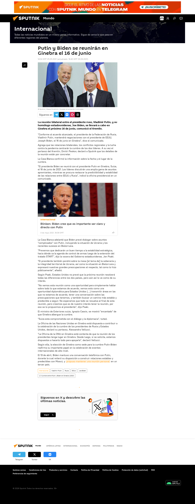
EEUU (74, 371)
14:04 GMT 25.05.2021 (47, 59)
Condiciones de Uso (37, 470)
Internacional (47, 219)
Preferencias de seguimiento (25, 473)
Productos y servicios (58, 470)
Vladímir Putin (56, 371)
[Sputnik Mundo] (27, 21)
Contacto (74, 470)
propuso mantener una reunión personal (88, 361)
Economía (85, 446)
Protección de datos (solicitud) (135, 470)
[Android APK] (173, 483)
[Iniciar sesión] (167, 18)
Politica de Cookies (110, 470)
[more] (113, 232)
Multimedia (108, 446)
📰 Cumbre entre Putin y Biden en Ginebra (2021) (56, 376)
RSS (153, 470)
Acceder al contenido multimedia (71, 109)
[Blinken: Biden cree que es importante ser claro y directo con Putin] (77, 200)
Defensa (96, 446)
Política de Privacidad (90, 470)
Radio (119, 446)
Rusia (67, 371)
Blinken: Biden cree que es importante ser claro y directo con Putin (72, 225)
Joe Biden (82, 371)
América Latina (53, 446)
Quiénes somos (19, 470)
